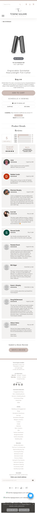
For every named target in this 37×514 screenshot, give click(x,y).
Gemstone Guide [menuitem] (18, 456)
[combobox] (10, 4)
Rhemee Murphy (16, 190)
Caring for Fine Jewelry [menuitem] (18, 460)
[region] (18, 44)
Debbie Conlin (15, 174)
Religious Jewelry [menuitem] (18, 419)
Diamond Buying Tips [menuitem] (18, 449)
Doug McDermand (16, 299)
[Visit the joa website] (22, 488)
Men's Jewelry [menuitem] (18, 428)
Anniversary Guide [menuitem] (18, 466)
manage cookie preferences (16, 506)
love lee (13, 212)
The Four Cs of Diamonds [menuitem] (18, 447)
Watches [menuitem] (18, 426)
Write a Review (18, 350)
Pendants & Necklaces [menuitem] (18, 413)
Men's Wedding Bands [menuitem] (18, 394)
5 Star (15, 135)
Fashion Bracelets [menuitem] (18, 436)
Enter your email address (18, 477)
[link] (26, 4)
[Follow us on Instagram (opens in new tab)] (22, 385)
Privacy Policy (25, 504)
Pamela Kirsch (15, 245)
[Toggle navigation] (3, 15)
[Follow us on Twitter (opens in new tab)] (19, 385)
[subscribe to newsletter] (33, 480)
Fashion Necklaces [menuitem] (18, 432)
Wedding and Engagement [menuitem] (18, 409)
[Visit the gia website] (11, 488)
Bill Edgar (13, 265)
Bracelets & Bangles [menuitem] (18, 417)
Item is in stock (18, 115)
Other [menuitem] (18, 402)
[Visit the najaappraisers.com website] (18, 493)
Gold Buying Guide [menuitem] (18, 468)
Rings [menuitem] (18, 411)
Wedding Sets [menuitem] (18, 439)
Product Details (18, 126)
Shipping (10, 106)
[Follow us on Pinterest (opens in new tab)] (16, 385)
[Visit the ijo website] (17, 488)
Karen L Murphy (15, 285)
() (32, 135)
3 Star (15, 138)
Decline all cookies (12, 510)
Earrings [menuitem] (18, 415)
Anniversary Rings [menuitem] (18, 398)
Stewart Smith (15, 230)
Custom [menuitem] (19, 421)
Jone (12, 160)
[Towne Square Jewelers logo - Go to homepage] (18, 12)
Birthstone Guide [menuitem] (18, 453)
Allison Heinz (14, 323)
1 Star (15, 141)
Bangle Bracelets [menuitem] (18, 434)
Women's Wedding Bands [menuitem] (18, 396)
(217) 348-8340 (18, 64)
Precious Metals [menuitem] (18, 458)
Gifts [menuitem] (18, 430)
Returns (27, 106)
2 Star (15, 140)
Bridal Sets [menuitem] (18, 400)
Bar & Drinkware (7, 21)
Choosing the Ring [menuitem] (18, 451)
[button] (30, 4)
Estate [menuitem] (18, 424)
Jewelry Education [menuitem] (18, 445)
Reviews (18, 130)
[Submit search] (20, 4)
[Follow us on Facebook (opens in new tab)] (14, 385)
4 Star (15, 136)
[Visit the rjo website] (26, 488)
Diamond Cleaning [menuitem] (18, 462)
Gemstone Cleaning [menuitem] (18, 464)
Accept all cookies (24, 510)
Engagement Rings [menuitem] (18, 391)
